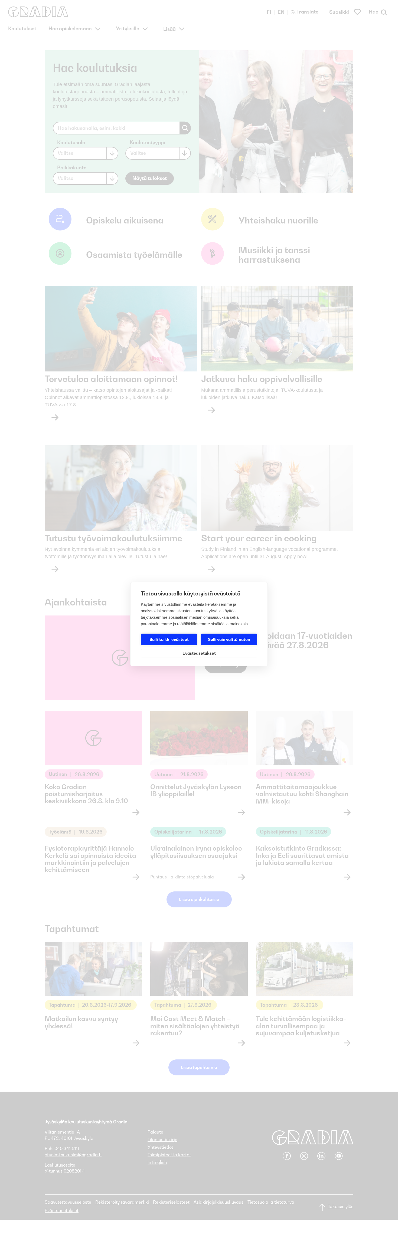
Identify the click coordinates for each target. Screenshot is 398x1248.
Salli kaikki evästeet (169, 639)
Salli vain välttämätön (229, 639)
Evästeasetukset (199, 653)
